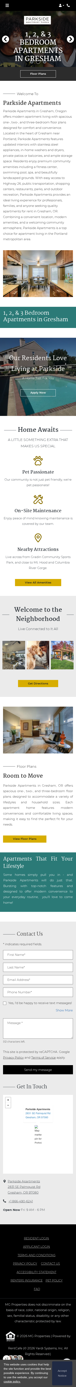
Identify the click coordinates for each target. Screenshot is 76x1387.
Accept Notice (62, 1373)
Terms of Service (43, 1057)
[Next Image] (70, 39)
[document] (38, 1134)
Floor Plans (38, 73)
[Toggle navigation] (7, 5)
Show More (64, 1010)
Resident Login (36, 1238)
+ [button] (8, 1100)
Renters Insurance (27, 1280)
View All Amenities (38, 582)
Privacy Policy (13, 1057)
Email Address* (18, 980)
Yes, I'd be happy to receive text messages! (40, 1003)
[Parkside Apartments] (38, 1134)
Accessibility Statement (36, 1272)
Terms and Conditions (37, 1255)
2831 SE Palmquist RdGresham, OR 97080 (38, 1115)
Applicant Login (36, 1247)
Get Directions (38, 683)
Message (15, 1023)
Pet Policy (54, 1280)
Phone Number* (19, 992)
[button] (61, 5)
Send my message (38, 1070)
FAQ (37, 1289)
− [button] (8, 1105)
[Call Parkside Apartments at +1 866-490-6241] (68, 5)
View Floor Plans (24, 838)
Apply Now (43, 392)
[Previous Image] (5, 39)
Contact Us (50, 1263)
